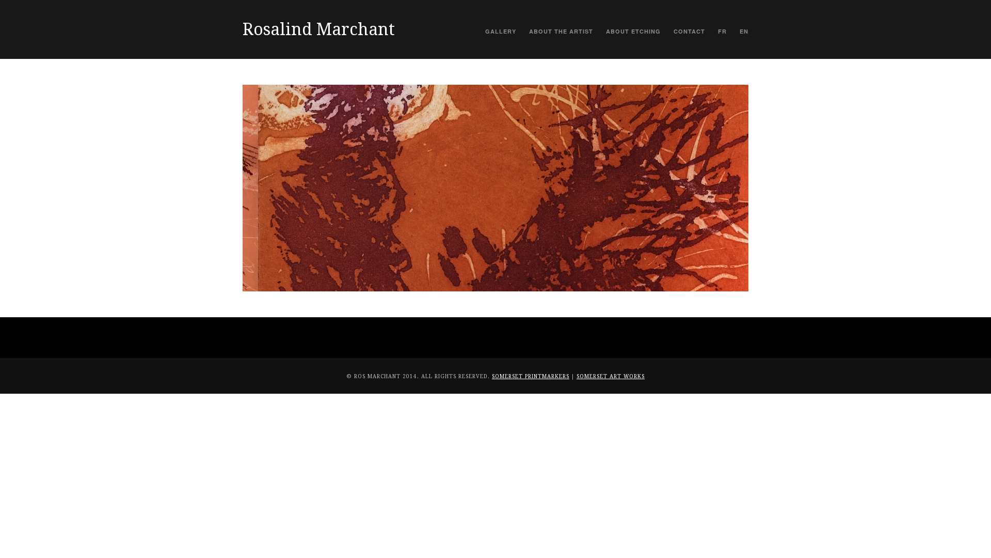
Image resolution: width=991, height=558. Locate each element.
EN (744, 31)
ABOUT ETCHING (633, 31)
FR (722, 31)
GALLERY (500, 31)
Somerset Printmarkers (530, 376)
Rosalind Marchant (319, 29)
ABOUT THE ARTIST (561, 31)
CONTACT (689, 31)
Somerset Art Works (611, 376)
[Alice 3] (495, 188)
